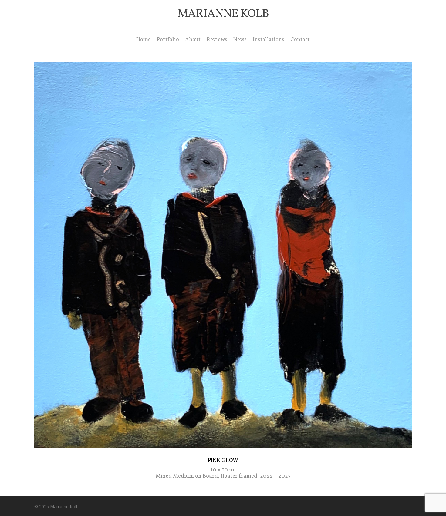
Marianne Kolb (223, 14)
